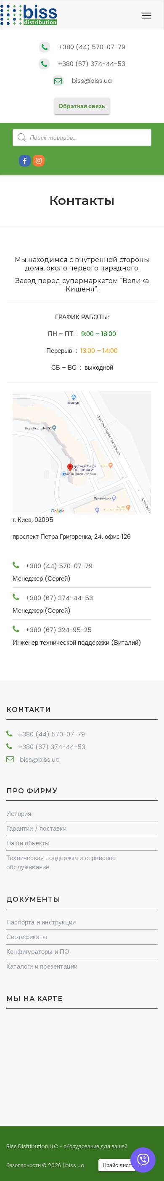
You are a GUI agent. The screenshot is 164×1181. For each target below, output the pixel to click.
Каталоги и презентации (41, 966)
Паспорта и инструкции (41, 922)
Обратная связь (82, 106)
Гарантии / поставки (36, 828)
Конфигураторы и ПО (38, 951)
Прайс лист (117, 1165)
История (18, 813)
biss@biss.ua (92, 80)
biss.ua (75, 1165)
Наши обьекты (28, 843)
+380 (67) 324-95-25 (59, 629)
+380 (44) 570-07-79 (91, 46)
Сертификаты (26, 936)
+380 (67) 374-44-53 (91, 63)
